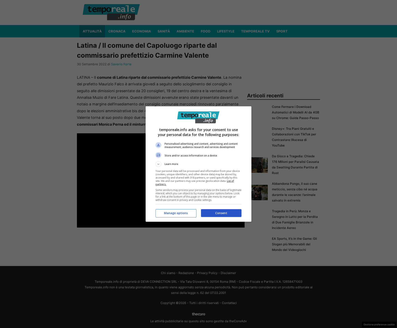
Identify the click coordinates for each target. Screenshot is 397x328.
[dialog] (198, 164)
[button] (198, 164)
